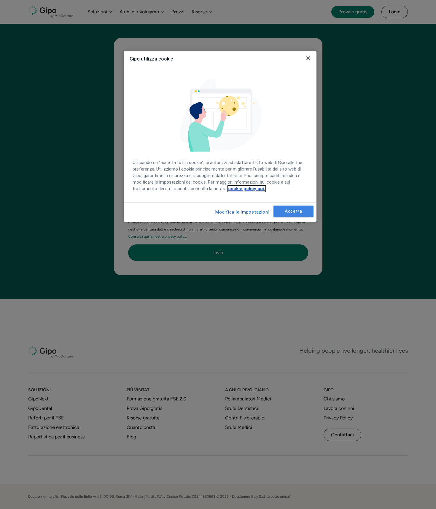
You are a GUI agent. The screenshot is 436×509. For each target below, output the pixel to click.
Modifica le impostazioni (242, 212)
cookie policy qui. (246, 188)
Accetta (293, 211)
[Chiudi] (308, 58)
